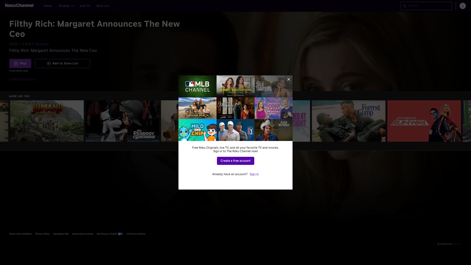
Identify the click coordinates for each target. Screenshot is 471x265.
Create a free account (236, 160)
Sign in (254, 174)
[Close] (289, 79)
